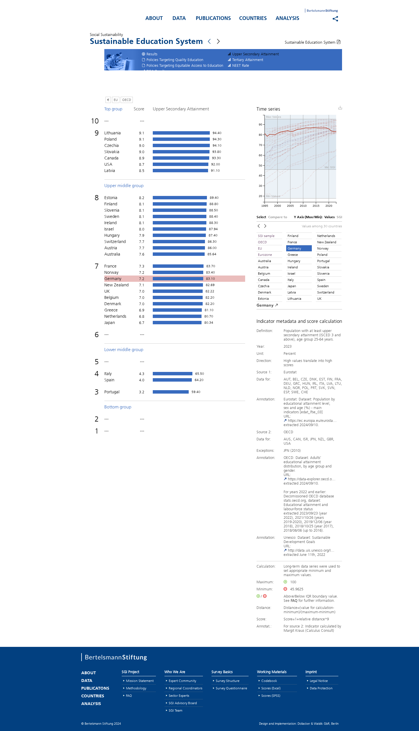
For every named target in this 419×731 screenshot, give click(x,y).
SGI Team (175, 710)
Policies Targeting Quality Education (175, 59)
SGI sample (266, 236)
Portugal (323, 261)
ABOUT (154, 18)
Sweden (323, 286)
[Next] (265, 226)
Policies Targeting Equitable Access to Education (185, 65)
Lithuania (294, 298)
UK (319, 298)
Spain (321, 280)
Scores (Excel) (270, 688)
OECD (126, 100)
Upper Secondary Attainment (255, 54)
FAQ (129, 695)
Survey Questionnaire (231, 688)
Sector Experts (179, 695)
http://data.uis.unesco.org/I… (310, 550)
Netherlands (326, 236)
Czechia (263, 286)
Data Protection (321, 688)
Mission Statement (140, 681)
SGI (339, 217)
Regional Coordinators (185, 688)
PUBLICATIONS (213, 18)
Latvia (292, 292)
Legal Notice (319, 681)
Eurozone (265, 254)
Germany (294, 248)
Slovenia (323, 273)
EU (116, 100)
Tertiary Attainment (247, 59)
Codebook (269, 681)
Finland (293, 236)
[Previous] (259, 226)
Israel (291, 273)
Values (329, 217)
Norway (322, 248)
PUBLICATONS (95, 689)
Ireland (293, 267)
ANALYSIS (287, 18)
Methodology (136, 688)
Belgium (264, 273)
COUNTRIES (253, 18)
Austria (263, 267)
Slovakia (323, 267)
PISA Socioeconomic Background (173, 76)
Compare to (277, 217)
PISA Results (156, 71)
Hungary (294, 261)
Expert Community (182, 681)
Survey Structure (227, 681)
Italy (291, 280)
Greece (293, 254)
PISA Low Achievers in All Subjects (174, 82)
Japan (292, 286)
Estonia (263, 298)
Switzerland (325, 292)
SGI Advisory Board (183, 703)
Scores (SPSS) (270, 695)
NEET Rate (240, 65)
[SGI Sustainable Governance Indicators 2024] (110, 17)
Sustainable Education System (311, 42)
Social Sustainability (106, 34)
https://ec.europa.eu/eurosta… (312, 420)
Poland (322, 254)
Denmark (264, 292)
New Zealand (326, 242)
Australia (264, 261)
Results (152, 54)
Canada (263, 280)
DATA (179, 18)
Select (261, 217)
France (292, 242)
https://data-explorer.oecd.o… (311, 479)
